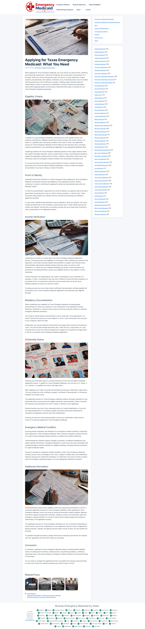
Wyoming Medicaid (100, 214)
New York (100, 618)
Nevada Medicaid (100, 147)
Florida (56, 612)
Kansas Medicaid (100, 110)
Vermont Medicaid (100, 199)
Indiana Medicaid (100, 104)
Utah (105, 623)
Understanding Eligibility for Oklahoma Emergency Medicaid (44, 595)
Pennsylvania (92, 621)
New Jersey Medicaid (101, 153)
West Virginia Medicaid (101, 208)
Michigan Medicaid (100, 128)
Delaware (113, 610)
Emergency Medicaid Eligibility (104, 82)
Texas (36, 138)
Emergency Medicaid (63, 4)
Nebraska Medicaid (100, 144)
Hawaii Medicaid (99, 92)
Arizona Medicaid (100, 55)
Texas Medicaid (31, 593)
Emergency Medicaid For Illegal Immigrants (107, 22)
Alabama (40, 610)
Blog (96, 25)
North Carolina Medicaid (102, 162)
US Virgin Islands (95, 623)
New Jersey (80, 618)
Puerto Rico (103, 621)
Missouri (113, 615)
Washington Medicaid (101, 205)
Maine (57, 615)
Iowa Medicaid (99, 107)
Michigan (86, 615)
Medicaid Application (79, 4)
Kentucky (41, 615)
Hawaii (78, 612)
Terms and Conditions (101, 31)
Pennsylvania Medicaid (101, 177)
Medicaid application (44, 89)
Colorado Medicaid (100, 64)
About (78, 9)
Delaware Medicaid (100, 70)
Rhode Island (113, 621)
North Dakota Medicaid (101, 165)
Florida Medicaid (99, 85)
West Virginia (77, 626)
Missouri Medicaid (100, 138)
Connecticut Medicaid (101, 67)
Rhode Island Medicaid (101, 180)
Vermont (112, 623)
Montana (41, 618)
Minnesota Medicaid (100, 131)
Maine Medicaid (99, 119)
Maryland (65, 615)
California (85, 610)
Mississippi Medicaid (101, 135)
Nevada (59, 618)
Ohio (67, 621)
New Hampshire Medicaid (102, 150)
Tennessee (65, 623)
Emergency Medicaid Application (104, 19)
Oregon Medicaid (100, 174)
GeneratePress (30, 620)
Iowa (106, 612)
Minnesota (95, 615)
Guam (70, 612)
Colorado (94, 610)
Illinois (91, 612)
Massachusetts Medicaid (102, 125)
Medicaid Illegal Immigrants (65, 9)
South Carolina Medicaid (102, 183)
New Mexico (91, 618)
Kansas (113, 612)
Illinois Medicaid (99, 101)
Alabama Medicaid (100, 49)
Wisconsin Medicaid (100, 211)
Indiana (99, 612)
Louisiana (49, 615)
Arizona (69, 610)
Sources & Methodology (102, 28)
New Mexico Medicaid (101, 156)
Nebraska (50, 618)
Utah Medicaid (99, 196)
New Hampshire (69, 618)
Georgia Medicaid (100, 88)
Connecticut (104, 610)
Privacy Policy (99, 37)
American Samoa (58, 610)
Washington (66, 626)
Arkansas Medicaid (100, 58)
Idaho (85, 612)
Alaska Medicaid (99, 52)
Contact (88, 9)
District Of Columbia (44, 612)
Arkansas (77, 610)
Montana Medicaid (100, 141)
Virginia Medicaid (100, 202)
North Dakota (41, 621)
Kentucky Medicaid (100, 113)
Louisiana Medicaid (100, 116)
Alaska (48, 610)
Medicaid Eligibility (95, 4)
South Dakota (55, 623)
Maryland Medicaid (100, 122)
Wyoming (96, 626)
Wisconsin (87, 626)
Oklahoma (75, 621)
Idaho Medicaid (99, 98)
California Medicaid (100, 61)
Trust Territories (83, 623)
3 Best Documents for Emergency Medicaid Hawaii (41, 597)
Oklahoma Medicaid (100, 171)
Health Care (98, 95)
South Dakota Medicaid (101, 187)
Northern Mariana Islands (55, 621)
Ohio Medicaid (99, 168)
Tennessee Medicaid (101, 190)
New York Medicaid (100, 159)
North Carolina (111, 618)
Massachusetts (76, 615)
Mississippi (105, 615)
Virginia (58, 626)
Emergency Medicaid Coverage (104, 79)
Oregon (83, 621)
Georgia (63, 612)
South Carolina (43, 623)
